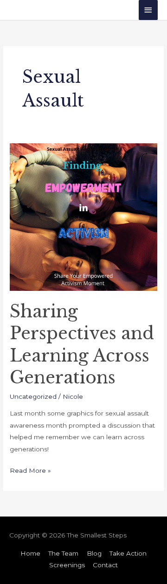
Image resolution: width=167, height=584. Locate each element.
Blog (94, 553)
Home (30, 553)
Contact (105, 565)
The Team (63, 553)
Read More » (30, 469)
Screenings (67, 565)
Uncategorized (33, 396)
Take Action (128, 553)
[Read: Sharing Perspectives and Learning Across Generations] (83, 216)
